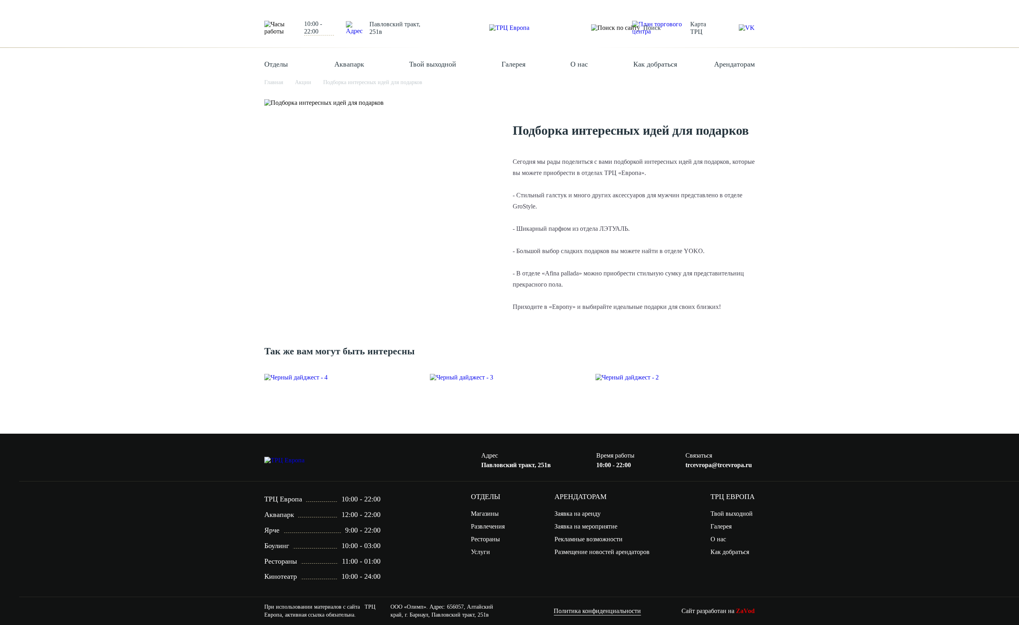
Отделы (276, 64)
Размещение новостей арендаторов (602, 551)
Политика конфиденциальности (597, 610)
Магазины (485, 513)
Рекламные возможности (588, 539)
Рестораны (485, 539)
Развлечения (488, 526)
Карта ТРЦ (698, 28)
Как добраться (655, 64)
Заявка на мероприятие (585, 526)
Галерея (513, 64)
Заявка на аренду (577, 513)
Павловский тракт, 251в (394, 28)
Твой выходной (432, 64)
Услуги (480, 551)
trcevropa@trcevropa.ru (718, 465)
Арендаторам (734, 64)
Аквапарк (349, 64)
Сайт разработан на (718, 610)
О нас (579, 64)
